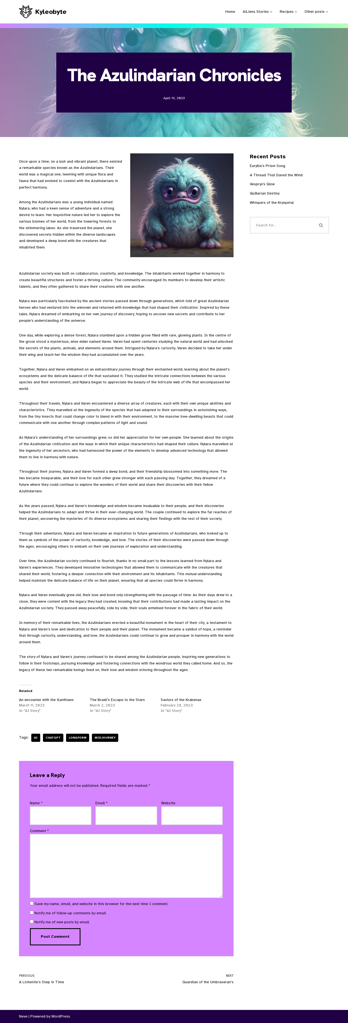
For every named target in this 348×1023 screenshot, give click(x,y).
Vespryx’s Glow (262, 184)
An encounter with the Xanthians (46, 699)
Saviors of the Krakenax (181, 699)
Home (230, 11)
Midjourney (105, 737)
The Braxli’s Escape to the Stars (117, 699)
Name (36, 803)
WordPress (60, 1016)
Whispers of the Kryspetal (272, 202)
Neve (23, 1016)
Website (168, 803)
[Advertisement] (289, 441)
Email (101, 803)
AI (36, 737)
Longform (77, 737)
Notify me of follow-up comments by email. (71, 913)
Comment (39, 830)
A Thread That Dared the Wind (276, 175)
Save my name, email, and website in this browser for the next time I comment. (101, 903)
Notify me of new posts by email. (62, 922)
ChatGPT (53, 737)
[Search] (321, 225)
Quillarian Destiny (264, 193)
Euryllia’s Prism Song (267, 165)
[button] (271, 12)
